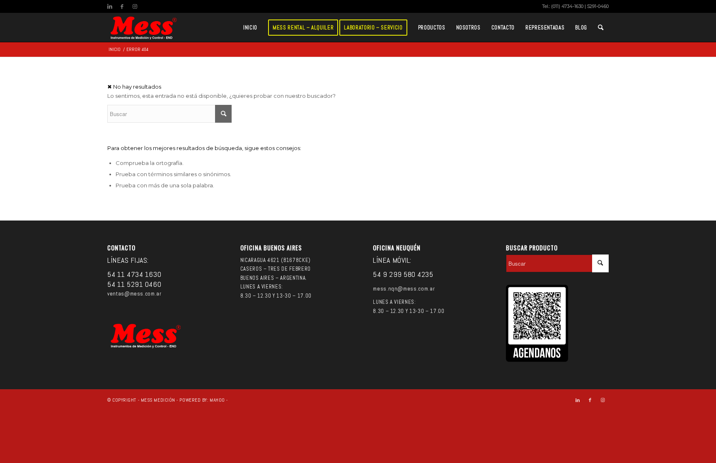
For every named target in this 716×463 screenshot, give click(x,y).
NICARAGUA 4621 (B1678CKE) (275, 260)
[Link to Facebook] (122, 6)
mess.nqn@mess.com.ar (404, 288)
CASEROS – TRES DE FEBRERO (275, 268)
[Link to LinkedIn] (110, 6)
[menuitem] (250, 27)
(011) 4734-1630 (567, 6)
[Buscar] (601, 27)
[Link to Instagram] (134, 6)
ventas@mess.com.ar (134, 293)
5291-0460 (598, 6)
